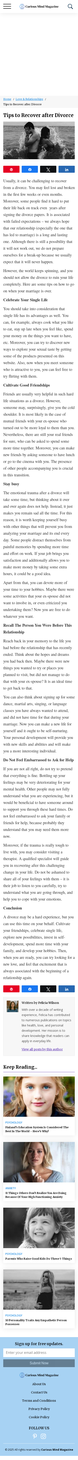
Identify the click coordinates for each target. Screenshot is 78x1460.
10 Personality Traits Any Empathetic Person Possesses (36, 1322)
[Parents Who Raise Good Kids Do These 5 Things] (39, 1228)
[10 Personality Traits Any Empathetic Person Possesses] (39, 1289)
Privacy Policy (39, 1409)
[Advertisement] (39, 54)
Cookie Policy (39, 1417)
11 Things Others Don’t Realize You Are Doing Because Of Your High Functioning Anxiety (36, 1195)
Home (7, 99)
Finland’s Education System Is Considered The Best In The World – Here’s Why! (36, 1129)
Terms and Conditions (39, 1401)
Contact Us (39, 1392)
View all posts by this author (42, 1049)
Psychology (13, 1122)
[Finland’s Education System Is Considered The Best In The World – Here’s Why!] (39, 1097)
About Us (39, 1384)
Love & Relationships (29, 99)
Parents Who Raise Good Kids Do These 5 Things (38, 1258)
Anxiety (10, 1188)
